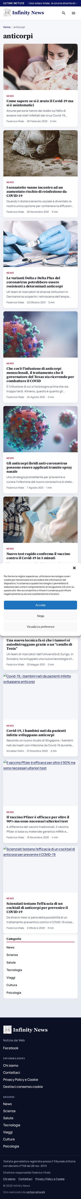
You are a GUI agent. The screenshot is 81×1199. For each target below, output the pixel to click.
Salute (11, 962)
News (10, 95)
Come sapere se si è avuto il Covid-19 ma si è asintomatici (39, 102)
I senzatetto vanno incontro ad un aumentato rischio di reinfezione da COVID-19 (36, 191)
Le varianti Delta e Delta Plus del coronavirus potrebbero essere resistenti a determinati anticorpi (34, 282)
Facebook (10, 1048)
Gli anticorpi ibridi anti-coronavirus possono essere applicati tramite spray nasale (39, 467)
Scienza (12, 955)
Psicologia (13, 993)
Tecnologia (14, 970)
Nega (40, 616)
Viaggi (10, 978)
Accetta (40, 605)
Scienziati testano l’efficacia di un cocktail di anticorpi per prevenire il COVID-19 (37, 907)
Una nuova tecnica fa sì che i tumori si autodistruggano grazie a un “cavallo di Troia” (39, 644)
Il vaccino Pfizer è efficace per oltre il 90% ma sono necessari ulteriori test (37, 819)
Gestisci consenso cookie (23, 1086)
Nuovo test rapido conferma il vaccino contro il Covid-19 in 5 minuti (38, 555)
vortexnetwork (35, 1192)
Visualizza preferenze (40, 626)
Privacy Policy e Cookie (20, 1079)
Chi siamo (10, 1065)
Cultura (11, 985)
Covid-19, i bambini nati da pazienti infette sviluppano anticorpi (36, 732)
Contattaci (11, 1072)
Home (6, 27)
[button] (74, 568)
